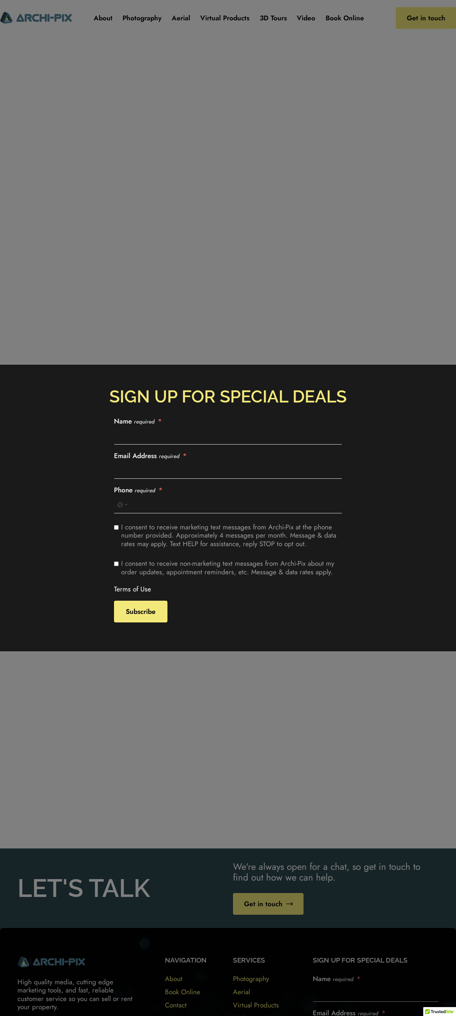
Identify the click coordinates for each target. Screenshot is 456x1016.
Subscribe (141, 611)
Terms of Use (132, 589)
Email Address (147, 456)
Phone (134, 490)
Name (134, 421)
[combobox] (121, 505)
